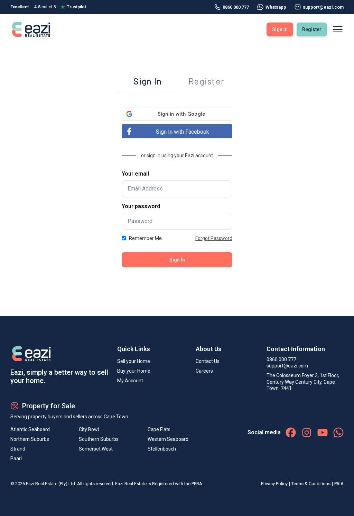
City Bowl (89, 429)
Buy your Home (133, 371)
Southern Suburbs (99, 439)
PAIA (339, 483)
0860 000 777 (236, 7)
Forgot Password (213, 238)
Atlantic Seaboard (30, 429)
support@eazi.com (287, 365)
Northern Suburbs (29, 439)
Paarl (16, 458)
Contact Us (208, 361)
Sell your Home (133, 361)
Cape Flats (159, 429)
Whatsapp (276, 7)
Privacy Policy (274, 483)
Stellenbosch (162, 449)
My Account (130, 380)
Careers (204, 371)
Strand (17, 449)
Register (312, 29)
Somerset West (96, 449)
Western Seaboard (168, 439)
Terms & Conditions (310, 483)
